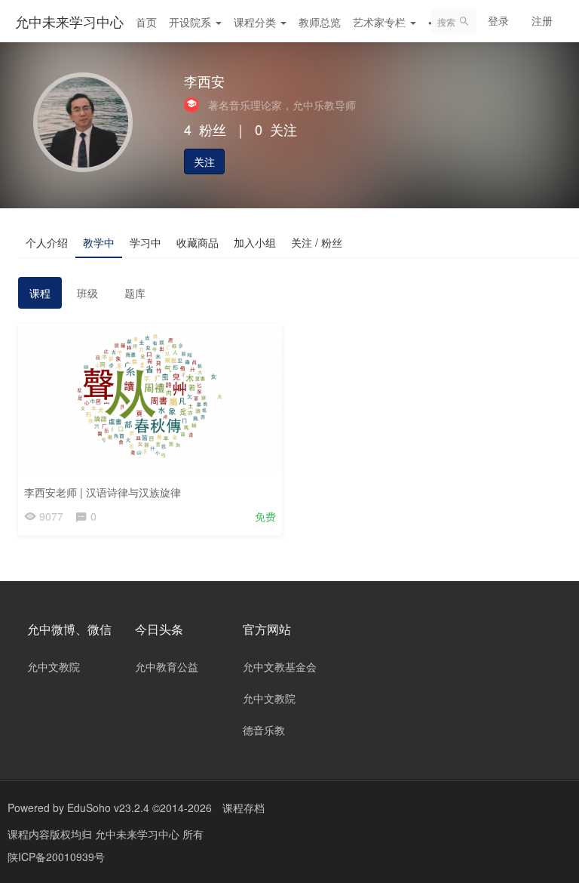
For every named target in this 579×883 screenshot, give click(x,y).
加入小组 (255, 242)
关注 (204, 161)
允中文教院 (53, 666)
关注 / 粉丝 (316, 242)
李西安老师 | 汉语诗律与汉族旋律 (102, 492)
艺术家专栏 (381, 21)
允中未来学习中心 (69, 21)
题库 (135, 292)
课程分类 (256, 21)
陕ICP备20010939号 (56, 856)
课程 (40, 292)
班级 (87, 292)
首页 (146, 21)
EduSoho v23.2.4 (108, 807)
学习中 (145, 242)
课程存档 (243, 807)
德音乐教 (264, 729)
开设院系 (191, 21)
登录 (498, 20)
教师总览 (320, 21)
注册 (542, 20)
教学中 (99, 242)
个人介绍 (47, 242)
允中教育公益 (166, 666)
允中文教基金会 (280, 666)
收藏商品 (197, 242)
